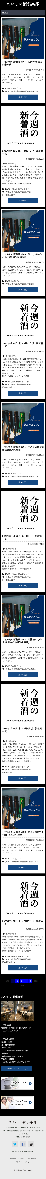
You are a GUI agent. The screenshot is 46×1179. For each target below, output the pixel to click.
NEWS (7, 88)
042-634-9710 (12, 1031)
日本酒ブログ (15, 88)
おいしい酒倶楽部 (11, 91)
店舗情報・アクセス (17, 1159)
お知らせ (14, 189)
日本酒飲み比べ (8, 195)
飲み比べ (34, 91)
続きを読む (23, 97)
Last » (22, 985)
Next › (37, 981)
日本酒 (28, 91)
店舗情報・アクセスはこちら (16, 1069)
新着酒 (22, 91)
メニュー (42, 4)
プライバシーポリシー (23, 1162)
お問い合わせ (31, 1159)
